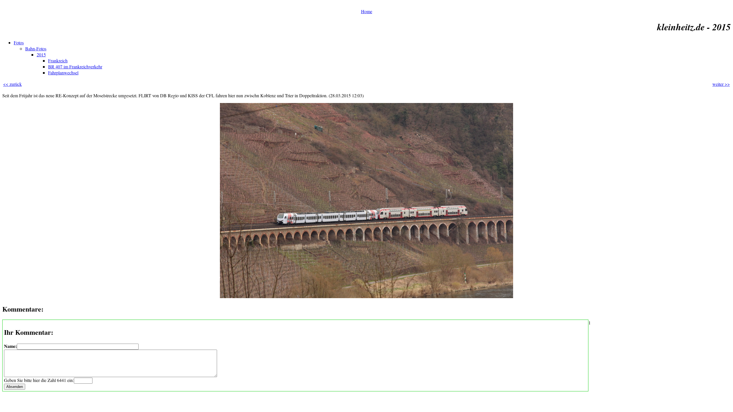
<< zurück (12, 84)
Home (366, 11)
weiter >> (721, 84)
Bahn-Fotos (35, 48)
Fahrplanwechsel (63, 73)
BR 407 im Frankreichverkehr (75, 67)
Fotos (19, 42)
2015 (41, 55)
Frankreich (58, 61)
